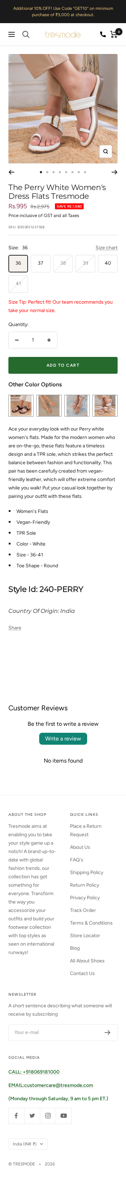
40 (108, 263)
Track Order (83, 910)
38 (63, 263)
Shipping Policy (86, 872)
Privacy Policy (85, 898)
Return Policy (84, 885)
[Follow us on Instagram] (48, 1116)
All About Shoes (87, 961)
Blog (75, 948)
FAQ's (76, 860)
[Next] (115, 172)
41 (18, 283)
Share (14, 628)
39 (85, 263)
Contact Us (82, 973)
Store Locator (85, 936)
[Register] (108, 1032)
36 (18, 263)
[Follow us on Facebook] (16, 1116)
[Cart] (114, 34)
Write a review (63, 738)
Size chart (107, 248)
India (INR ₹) (24, 1144)
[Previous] (11, 172)
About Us (80, 847)
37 (40, 263)
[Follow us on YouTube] (63, 1116)
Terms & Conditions (91, 923)
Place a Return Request (86, 830)
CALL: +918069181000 (33, 1072)
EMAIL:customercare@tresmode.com (50, 1085)
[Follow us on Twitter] (32, 1116)
